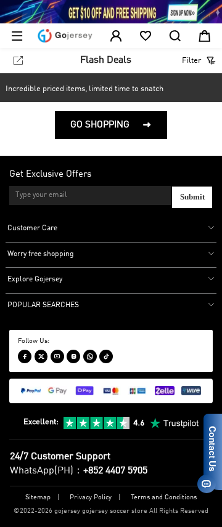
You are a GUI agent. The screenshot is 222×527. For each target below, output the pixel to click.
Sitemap (38, 497)
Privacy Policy (91, 497)
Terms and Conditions (164, 497)
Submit (192, 197)
